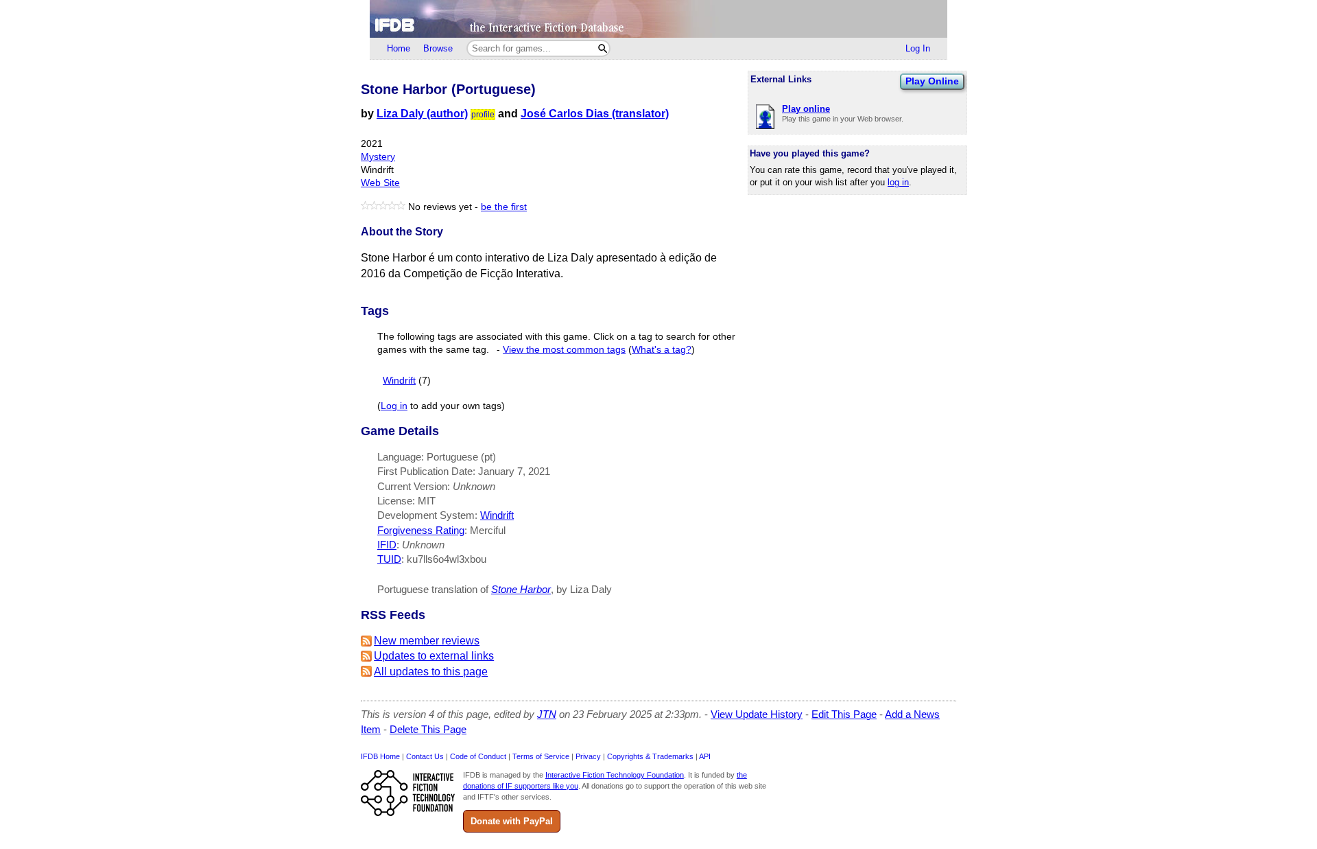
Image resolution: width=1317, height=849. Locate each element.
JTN (546, 714)
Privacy (588, 756)
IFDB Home (380, 756)
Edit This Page (844, 714)
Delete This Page (428, 729)
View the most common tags (564, 350)
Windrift (399, 380)
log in (898, 182)
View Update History (757, 714)
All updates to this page (431, 671)
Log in (394, 406)
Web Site (380, 183)
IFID (386, 544)
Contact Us (425, 756)
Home (398, 48)
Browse (438, 48)
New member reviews (426, 641)
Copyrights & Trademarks (650, 756)
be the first (504, 207)
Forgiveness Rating (420, 530)
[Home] (658, 19)
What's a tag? (661, 350)
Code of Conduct (478, 756)
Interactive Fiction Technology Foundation (614, 775)
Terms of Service (540, 756)
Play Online (932, 80)
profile (483, 114)
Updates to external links (434, 656)
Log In (917, 48)
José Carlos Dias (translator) (595, 113)
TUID (389, 559)
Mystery (378, 157)
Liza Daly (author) (422, 113)
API (705, 756)
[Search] (602, 48)
